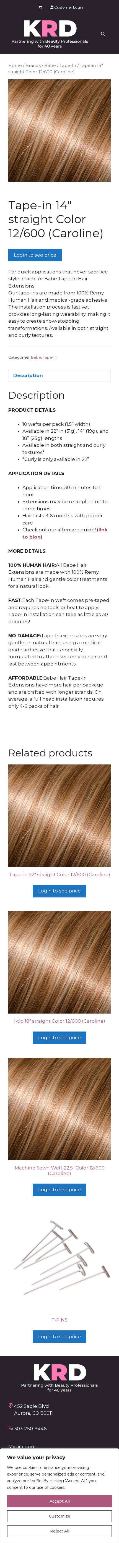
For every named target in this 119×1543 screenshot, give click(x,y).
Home (15, 65)
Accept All (60, 1501)
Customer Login (68, 7)
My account (22, 1446)
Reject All (59, 1531)
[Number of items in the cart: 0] (40, 7)
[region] (59, 1495)
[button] (103, 34)
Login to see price (35, 255)
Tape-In (68, 65)
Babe (50, 65)
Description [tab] (28, 375)
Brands (33, 65)
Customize (59, 1516)
